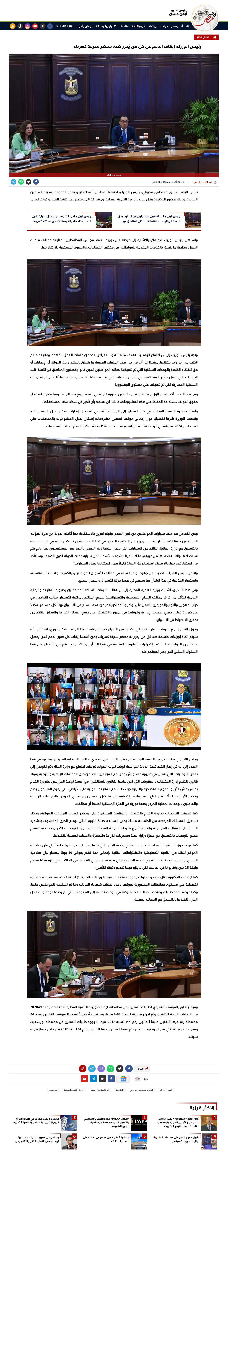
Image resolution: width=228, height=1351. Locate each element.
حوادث (164, 26)
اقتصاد (124, 26)
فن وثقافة (139, 26)
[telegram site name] (93, 1078)
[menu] (57, 26)
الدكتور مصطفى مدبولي (142, 1090)
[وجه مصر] (204, 30)
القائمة (64, 26)
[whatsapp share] (21, 182)
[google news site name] (123, 1078)
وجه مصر (53, 1090)
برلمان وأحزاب (84, 26)
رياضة (152, 26)
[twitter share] (28, 182)
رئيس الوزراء (166, 1090)
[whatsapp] (82, 1068)
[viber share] (13, 182)
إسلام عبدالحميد (202, 182)
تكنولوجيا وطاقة (106, 26)
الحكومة (120, 1090)
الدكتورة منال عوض (99, 1090)
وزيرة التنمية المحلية (74, 1090)
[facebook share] (36, 182)
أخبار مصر (177, 26)
